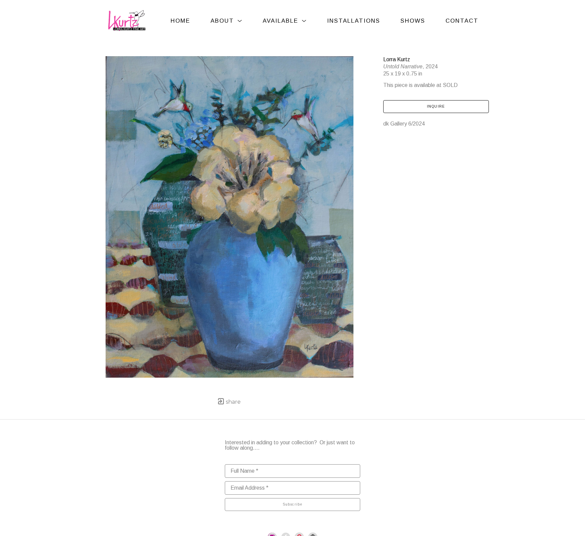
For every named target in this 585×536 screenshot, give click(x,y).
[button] (226, 21)
